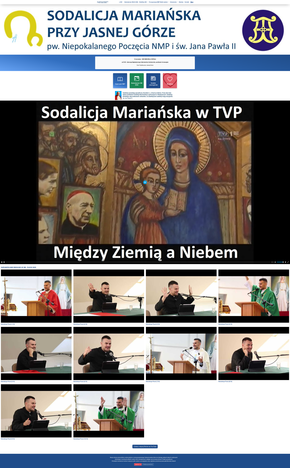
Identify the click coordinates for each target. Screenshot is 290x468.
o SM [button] (120, 2)
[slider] (137, 262)
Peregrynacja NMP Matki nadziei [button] (158, 2)
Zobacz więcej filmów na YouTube (145, 446)
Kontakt (187, 2)
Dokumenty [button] (173, 2)
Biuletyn (181, 2)
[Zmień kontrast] (191, 2)
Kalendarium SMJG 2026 (131, 2)
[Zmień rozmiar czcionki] (192, 2)
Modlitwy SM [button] (143, 2)
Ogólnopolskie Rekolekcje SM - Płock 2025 (18, 267)
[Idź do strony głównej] (102, 2)
